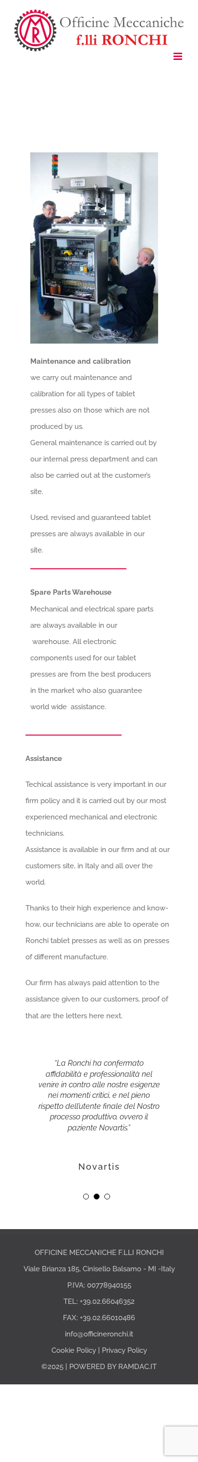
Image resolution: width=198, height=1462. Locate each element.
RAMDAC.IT (137, 1366)
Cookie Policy (73, 1350)
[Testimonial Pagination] (86, 1196)
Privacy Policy (124, 1350)
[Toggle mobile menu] (178, 56)
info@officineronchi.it (99, 1334)
